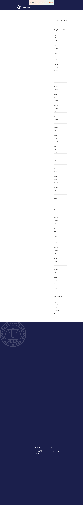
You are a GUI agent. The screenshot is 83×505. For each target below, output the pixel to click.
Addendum (55, 294)
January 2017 (55, 162)
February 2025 (56, 45)
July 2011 (55, 237)
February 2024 (56, 64)
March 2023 (55, 81)
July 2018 (55, 149)
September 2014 (56, 187)
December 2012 (56, 215)
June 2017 (55, 157)
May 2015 (55, 176)
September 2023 (56, 72)
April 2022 (55, 97)
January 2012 (55, 231)
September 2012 (56, 220)
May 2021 (55, 114)
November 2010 (56, 247)
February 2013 (56, 212)
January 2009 (55, 277)
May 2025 (55, 40)
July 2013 (55, 204)
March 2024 (55, 62)
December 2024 (56, 48)
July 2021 (55, 111)
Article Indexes (56, 297)
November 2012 (56, 217)
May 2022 (55, 95)
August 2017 (55, 154)
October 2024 (56, 51)
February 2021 (56, 119)
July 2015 (55, 173)
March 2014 (55, 195)
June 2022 (55, 94)
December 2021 (56, 103)
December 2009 (56, 264)
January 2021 (55, 121)
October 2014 (56, 185)
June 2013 (55, 206)
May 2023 (55, 78)
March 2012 (55, 228)
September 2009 (56, 269)
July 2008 (55, 286)
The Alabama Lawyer (57, 310)
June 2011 (55, 239)
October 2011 (56, 234)
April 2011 (55, 242)
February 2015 (56, 179)
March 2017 (55, 160)
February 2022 (56, 100)
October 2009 (56, 267)
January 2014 (55, 198)
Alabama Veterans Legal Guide (58, 296)
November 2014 (56, 184)
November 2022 (56, 86)
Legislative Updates (56, 304)
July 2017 (55, 155)
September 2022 (56, 89)
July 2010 (55, 253)
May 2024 (55, 59)
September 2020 (56, 127)
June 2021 (55, 113)
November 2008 (56, 280)
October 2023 (56, 70)
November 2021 (56, 105)
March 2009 (55, 274)
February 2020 (56, 136)
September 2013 (56, 203)
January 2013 (55, 214)
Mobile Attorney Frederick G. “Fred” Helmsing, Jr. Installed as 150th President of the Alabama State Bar (60, 24)
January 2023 (55, 83)
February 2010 (56, 261)
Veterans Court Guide (57, 316)
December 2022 (56, 84)
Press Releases (56, 307)
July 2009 (55, 272)
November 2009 (56, 266)
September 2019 (56, 144)
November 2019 (56, 141)
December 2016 (56, 163)
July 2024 (55, 56)
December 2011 (56, 233)
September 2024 (56, 53)
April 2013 (55, 209)
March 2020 (55, 135)
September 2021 (56, 108)
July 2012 (55, 223)
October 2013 (56, 201)
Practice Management (57, 305)
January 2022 (55, 102)
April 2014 (55, 193)
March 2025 (55, 43)
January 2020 (55, 138)
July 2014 (55, 190)
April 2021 (55, 116)
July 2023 (55, 75)
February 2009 (56, 275)
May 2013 (55, 207)
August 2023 (55, 73)
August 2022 (55, 91)
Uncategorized (56, 315)
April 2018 (55, 152)
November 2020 (56, 124)
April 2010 (55, 258)
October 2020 (56, 125)
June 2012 (55, 225)
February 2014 (56, 196)
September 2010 (56, 250)
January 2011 (55, 244)
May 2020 (55, 132)
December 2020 (56, 122)
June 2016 (55, 166)
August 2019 (55, 146)
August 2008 (55, 285)
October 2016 (56, 165)
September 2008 (56, 283)
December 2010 (56, 245)
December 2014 (56, 182)
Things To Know (56, 313)
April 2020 (55, 133)
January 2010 (55, 263)
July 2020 (55, 130)
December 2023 (56, 67)
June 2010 (55, 255)
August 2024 (55, 54)
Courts (55, 299)
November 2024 (56, 50)
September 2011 (56, 236)
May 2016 (55, 168)
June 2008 (55, 288)
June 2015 (55, 174)
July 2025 (55, 37)
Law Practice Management (57, 302)
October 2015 (56, 171)
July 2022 (55, 92)
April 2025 (55, 42)
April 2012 (55, 226)
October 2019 (56, 143)
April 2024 (55, 61)
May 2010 (55, 256)
